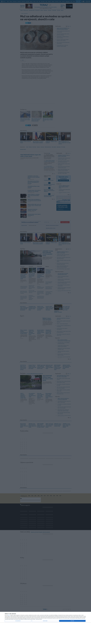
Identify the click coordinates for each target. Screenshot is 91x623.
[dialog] (45, 617)
